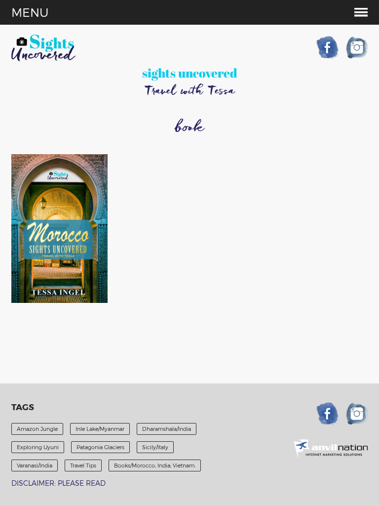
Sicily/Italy (155, 447)
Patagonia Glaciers (100, 447)
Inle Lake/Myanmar (100, 428)
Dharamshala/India (166, 428)
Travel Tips (83, 465)
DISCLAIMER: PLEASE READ (58, 483)
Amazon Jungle (37, 428)
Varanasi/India (34, 465)
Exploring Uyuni (38, 447)
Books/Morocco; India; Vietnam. (154, 465)
